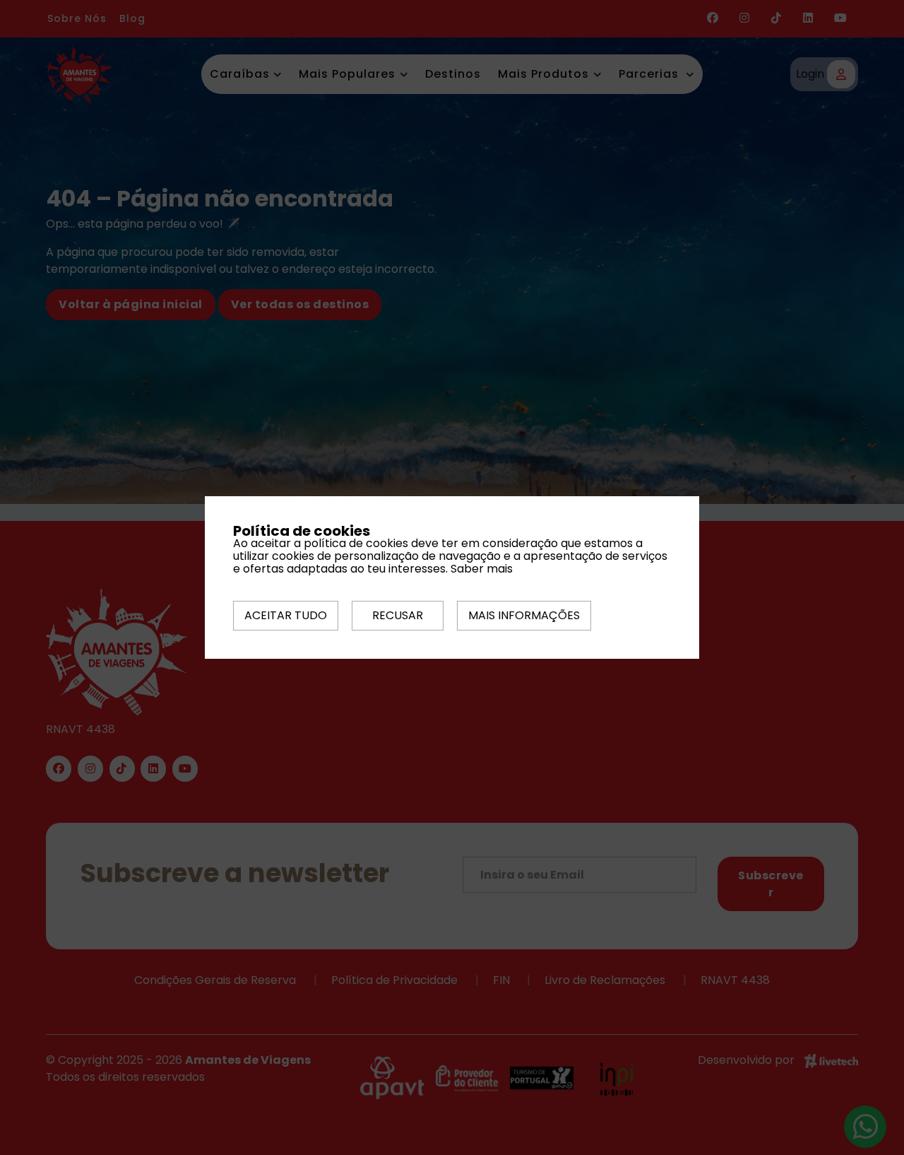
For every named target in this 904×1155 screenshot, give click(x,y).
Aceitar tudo (285, 615)
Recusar (397, 615)
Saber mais (482, 569)
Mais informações (524, 615)
